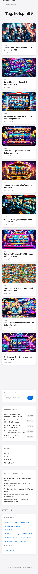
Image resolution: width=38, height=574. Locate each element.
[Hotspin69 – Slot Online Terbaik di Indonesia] (19, 170)
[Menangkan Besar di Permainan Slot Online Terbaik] (19, 307)
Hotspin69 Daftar (25, 538)
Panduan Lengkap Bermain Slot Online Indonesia (17, 152)
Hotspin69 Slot (10, 530)
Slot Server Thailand (11, 522)
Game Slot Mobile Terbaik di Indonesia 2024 (15, 83)
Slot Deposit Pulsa (11, 542)
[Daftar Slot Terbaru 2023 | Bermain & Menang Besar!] (19, 239)
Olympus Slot (25, 522)
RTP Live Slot (27, 534)
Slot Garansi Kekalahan (12, 526)
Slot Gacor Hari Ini (11, 538)
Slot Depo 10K (24, 542)
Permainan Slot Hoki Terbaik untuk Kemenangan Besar (18, 117)
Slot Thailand (9, 550)
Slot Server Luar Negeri (12, 534)
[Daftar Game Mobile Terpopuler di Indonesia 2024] (19, 32)
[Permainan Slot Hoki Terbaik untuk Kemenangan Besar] (19, 101)
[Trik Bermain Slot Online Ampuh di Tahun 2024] (19, 342)
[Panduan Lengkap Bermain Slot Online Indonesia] (19, 136)
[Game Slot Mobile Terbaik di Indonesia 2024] (19, 67)
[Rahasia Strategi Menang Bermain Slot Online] (19, 204)
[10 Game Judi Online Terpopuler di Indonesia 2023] (19, 273)
